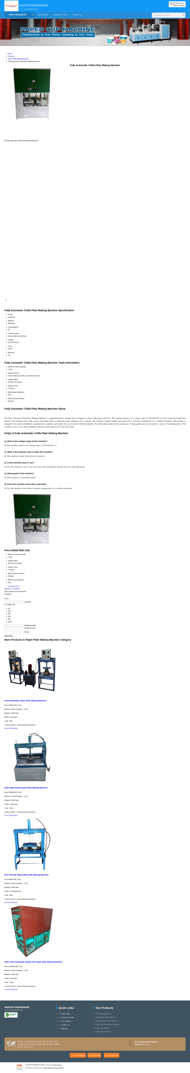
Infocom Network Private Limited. (53, 1068)
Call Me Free (113, 1055)
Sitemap (64, 1028)
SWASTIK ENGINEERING (34, 6)
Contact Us (77, 15)
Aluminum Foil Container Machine (107, 1024)
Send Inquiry (79, 1055)
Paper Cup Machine (103, 1028)
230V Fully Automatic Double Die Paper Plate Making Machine (33, 962)
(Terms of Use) (57, 1065)
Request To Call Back (12, 589)
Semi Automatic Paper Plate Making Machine (25, 701)
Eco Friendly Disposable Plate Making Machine (26, 875)
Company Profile (60, 15)
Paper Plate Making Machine (18, 59)
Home (10, 53)
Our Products (17, 14)
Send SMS (96, 1055)
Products (11, 56)
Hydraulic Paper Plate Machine (106, 1021)
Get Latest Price (13, 586)
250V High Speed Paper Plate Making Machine (26, 788)
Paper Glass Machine (103, 1032)
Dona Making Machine (103, 1014)
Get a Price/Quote (10, 728)
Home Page (43, 15)
